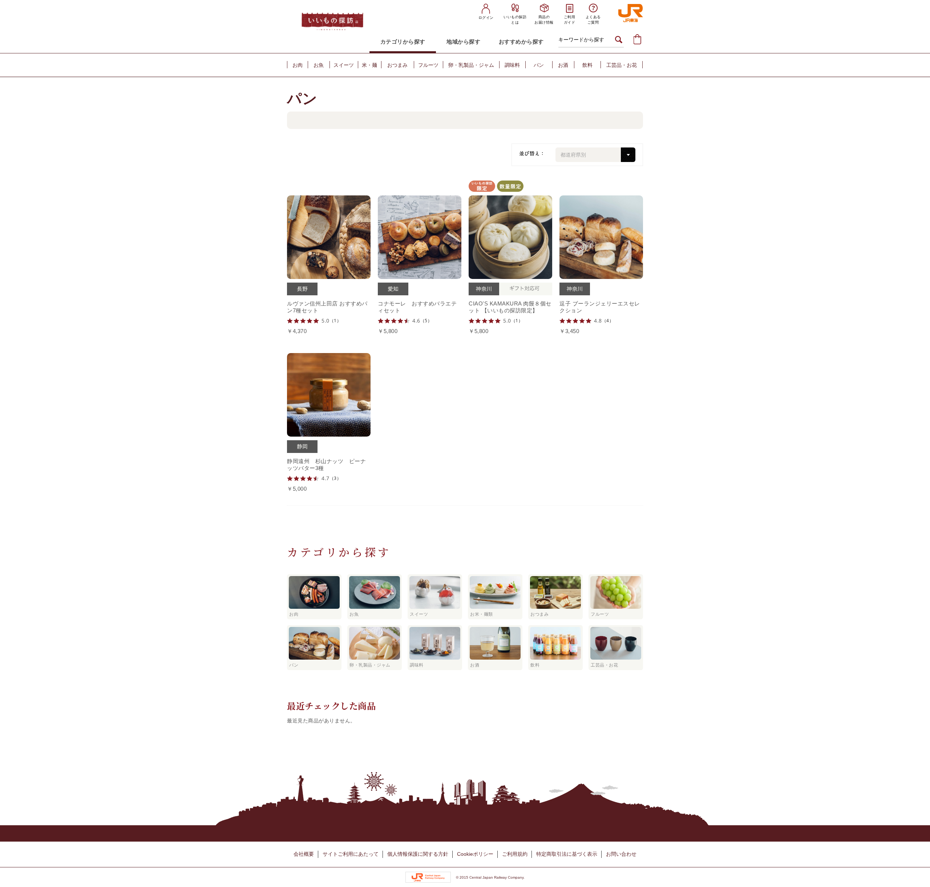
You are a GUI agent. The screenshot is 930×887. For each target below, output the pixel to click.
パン (539, 65)
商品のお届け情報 (544, 19)
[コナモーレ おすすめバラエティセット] (419, 235)
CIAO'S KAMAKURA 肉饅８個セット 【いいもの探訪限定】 (510, 306)
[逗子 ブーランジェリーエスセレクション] (601, 235)
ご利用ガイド (569, 19)
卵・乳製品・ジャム (471, 65)
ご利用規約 (514, 854)
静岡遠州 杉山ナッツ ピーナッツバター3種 (326, 464)
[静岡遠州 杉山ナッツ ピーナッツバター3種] (329, 393)
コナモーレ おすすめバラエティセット (417, 306)
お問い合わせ (621, 854)
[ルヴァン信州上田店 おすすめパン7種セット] (329, 235)
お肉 (297, 65)
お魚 (319, 65)
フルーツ (428, 65)
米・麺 (369, 65)
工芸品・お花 (621, 65)
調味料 (512, 65)
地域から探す (463, 42)
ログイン (486, 18)
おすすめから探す (521, 42)
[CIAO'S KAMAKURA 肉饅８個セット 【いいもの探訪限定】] (510, 235)
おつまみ (397, 65)
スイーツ (343, 65)
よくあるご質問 (593, 19)
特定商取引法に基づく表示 (566, 854)
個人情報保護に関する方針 (417, 854)
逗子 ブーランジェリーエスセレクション (599, 306)
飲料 (587, 65)
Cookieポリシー (475, 854)
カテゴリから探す (402, 42)
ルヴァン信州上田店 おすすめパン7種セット (327, 306)
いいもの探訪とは (515, 19)
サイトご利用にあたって (351, 854)
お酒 (563, 65)
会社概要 (304, 854)
